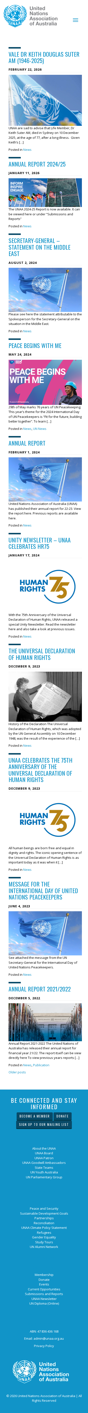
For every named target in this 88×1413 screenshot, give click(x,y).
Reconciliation (44, 1223)
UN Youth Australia (44, 1172)
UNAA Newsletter (44, 1299)
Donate (62, 1116)
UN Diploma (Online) (44, 1303)
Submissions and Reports (44, 1294)
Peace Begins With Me (35, 345)
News (27, 149)
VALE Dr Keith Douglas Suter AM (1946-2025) (44, 57)
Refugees (44, 1232)
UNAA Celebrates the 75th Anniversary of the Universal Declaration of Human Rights (40, 770)
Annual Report (27, 442)
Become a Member (35, 1116)
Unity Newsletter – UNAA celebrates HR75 (40, 543)
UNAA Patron (44, 1158)
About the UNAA (44, 1148)
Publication (41, 1065)
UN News (39, 428)
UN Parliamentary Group (44, 1177)
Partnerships (44, 1218)
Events (44, 1284)
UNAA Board (44, 1153)
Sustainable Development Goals (44, 1213)
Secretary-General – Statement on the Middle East (39, 247)
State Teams (44, 1167)
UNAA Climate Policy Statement (44, 1227)
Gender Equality (44, 1237)
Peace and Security (44, 1208)
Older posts (17, 1072)
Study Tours (44, 1242)
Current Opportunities (44, 1289)
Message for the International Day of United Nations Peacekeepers (43, 890)
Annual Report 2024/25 (37, 163)
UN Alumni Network (44, 1247)
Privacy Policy (44, 1346)
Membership (44, 1274)
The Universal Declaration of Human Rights (42, 653)
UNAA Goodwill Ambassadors (44, 1162)
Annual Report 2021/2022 (40, 988)
